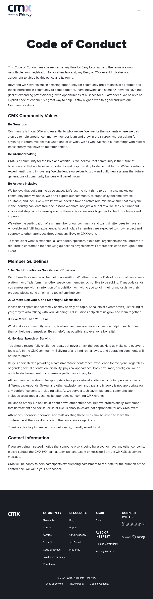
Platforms (74, 550)
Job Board (74, 542)
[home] (20, 11)
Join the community (54, 557)
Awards (47, 535)
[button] (139, 10)
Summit (47, 542)
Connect (47, 527)
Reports (73, 527)
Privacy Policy (76, 584)
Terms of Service (53, 584)
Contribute (49, 564)
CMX (98, 520)
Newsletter (49, 520)
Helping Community (107, 544)
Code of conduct (52, 550)
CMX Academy (77, 535)
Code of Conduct (99, 584)
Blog (71, 520)
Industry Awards (105, 551)
